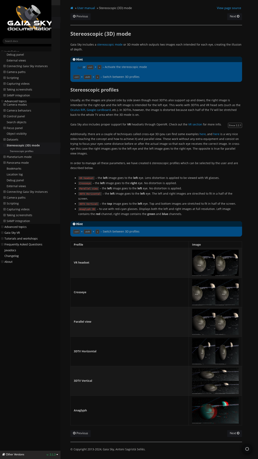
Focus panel (15, 128)
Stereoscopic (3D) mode (23, 145)
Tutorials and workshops (21, 238)
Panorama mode (18, 163)
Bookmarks (14, 168)
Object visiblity (17, 134)
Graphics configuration (22, 87)
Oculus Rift (77, 110)
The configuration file (21, 81)
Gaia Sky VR (12, 233)
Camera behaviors (19, 110)
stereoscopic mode (110, 44)
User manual (13, 69)
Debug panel (15, 180)
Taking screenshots (19, 215)
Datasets (12, 139)
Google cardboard (99, 110)
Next (233, 16)
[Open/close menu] (2, 52)
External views (16, 186)
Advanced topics (15, 227)
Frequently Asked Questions (23, 244)
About (8, 262)
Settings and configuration (24, 75)
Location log (15, 174)
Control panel (16, 116)
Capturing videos (18, 209)
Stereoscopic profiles (21, 151)
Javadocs (10, 250)
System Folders (14, 57)
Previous (82, 16)
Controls (12, 99)
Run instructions (15, 63)
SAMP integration (18, 221)
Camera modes (17, 104)
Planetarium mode (19, 157)
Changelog (11, 256)
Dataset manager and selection (28, 93)
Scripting (13, 203)
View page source (229, 8)
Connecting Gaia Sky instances (27, 192)
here (203, 134)
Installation (12, 52)
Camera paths (16, 197)
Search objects (16, 122)
